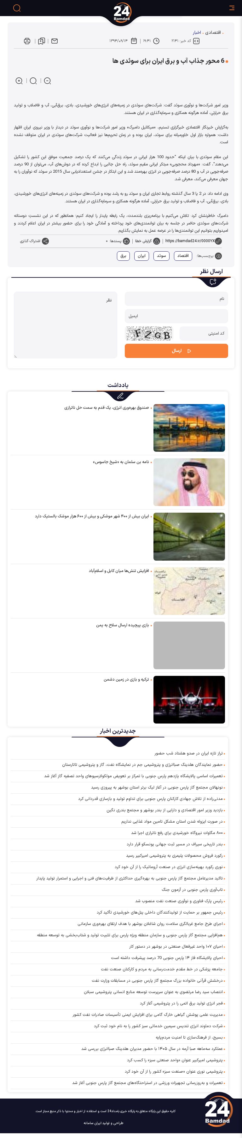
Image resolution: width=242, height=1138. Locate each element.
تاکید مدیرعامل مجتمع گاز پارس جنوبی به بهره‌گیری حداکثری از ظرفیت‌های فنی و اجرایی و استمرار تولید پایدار (129, 878)
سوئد (161, 256)
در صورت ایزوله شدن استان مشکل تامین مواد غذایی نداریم (172, 822)
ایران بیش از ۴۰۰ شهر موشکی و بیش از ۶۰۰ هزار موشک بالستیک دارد (92, 516)
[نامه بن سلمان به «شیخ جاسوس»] (189, 482)
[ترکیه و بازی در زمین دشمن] (189, 699)
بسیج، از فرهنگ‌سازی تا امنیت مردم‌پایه (189, 1037)
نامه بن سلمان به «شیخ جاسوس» (121, 462)
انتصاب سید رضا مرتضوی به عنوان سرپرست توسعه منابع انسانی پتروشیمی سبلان (153, 992)
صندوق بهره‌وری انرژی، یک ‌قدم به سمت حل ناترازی (106, 408)
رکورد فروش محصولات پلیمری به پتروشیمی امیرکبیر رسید (174, 856)
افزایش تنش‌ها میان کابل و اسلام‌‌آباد (119, 571)
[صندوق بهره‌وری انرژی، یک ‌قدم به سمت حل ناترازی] (189, 427)
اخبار (197, 32)
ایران (142, 256)
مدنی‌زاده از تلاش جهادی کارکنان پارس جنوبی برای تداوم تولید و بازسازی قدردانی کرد (150, 799)
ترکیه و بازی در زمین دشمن (126, 679)
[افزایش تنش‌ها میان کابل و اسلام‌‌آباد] (189, 590)
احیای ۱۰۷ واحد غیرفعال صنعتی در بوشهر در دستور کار (176, 947)
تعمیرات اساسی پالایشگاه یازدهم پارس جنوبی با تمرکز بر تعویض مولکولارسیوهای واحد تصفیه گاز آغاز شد (133, 776)
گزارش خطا (143, 241)
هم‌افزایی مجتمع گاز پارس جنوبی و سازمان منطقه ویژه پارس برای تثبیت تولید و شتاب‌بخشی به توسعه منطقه (130, 935)
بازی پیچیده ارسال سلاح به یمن (122, 625)
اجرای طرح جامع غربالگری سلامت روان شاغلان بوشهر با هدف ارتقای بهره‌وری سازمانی (150, 924)
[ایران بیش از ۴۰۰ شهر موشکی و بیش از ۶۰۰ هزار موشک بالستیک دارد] (189, 536)
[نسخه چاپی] (27, 41)
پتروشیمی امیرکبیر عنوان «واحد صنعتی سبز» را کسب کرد (175, 1060)
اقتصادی (213, 32)
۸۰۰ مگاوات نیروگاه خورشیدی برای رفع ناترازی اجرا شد (177, 833)
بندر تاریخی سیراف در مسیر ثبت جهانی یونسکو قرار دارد (175, 844)
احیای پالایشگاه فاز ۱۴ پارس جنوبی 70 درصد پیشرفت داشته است (167, 958)
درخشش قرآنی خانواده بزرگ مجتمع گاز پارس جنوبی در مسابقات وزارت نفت (157, 981)
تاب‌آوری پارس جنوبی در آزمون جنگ (192, 890)
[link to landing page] (146, 13)
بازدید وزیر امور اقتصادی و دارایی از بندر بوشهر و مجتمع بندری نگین (165, 810)
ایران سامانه (92, 1123)
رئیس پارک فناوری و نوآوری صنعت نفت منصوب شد (179, 901)
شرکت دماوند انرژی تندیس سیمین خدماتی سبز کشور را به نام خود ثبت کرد (158, 1026)
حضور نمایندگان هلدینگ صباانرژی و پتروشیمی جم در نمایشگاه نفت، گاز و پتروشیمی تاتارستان (142, 765)
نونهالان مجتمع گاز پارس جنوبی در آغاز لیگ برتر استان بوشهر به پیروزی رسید (157, 787)
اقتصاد (183, 256)
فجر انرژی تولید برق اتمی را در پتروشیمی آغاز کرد (181, 1003)
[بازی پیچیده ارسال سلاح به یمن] (189, 645)
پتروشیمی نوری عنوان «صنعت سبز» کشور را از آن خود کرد (174, 1072)
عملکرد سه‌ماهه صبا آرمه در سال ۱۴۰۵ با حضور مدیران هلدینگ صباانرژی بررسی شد (152, 1049)
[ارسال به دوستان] (54, 41)
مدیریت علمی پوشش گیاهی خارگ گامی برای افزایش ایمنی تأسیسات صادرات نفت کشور (147, 1015)
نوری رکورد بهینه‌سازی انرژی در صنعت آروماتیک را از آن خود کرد (169, 867)
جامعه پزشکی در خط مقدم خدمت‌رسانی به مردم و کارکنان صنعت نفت (162, 969)
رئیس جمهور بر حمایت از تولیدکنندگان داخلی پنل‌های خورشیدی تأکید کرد (160, 912)
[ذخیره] (41, 41)
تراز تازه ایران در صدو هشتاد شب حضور (188, 753)
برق (123, 256)
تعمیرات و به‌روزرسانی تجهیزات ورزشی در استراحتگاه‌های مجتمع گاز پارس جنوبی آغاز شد (147, 1083)
